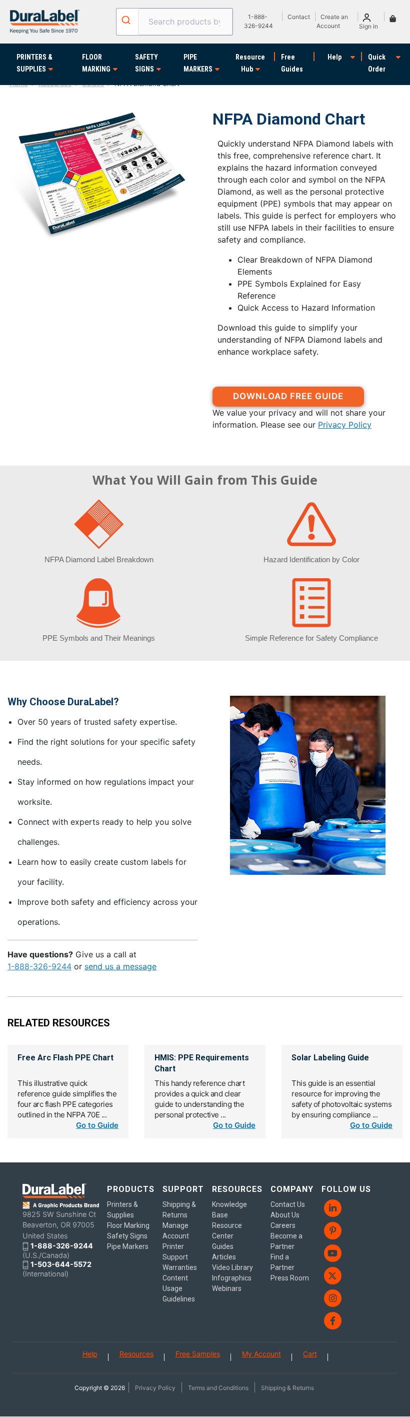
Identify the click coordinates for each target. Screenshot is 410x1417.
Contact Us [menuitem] (287, 1204)
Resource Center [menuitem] (227, 1230)
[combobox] (174, 22)
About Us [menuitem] (285, 1215)
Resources (137, 1353)
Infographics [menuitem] (232, 1278)
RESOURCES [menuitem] (237, 1189)
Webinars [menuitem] (227, 1288)
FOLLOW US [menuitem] (346, 1189)
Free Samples (198, 1353)
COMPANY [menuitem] (292, 1189)
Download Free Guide (288, 396)
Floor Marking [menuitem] (128, 1225)
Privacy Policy (345, 425)
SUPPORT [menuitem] (183, 1189)
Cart (310, 1353)
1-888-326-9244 (40, 966)
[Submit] (127, 20)
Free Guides (292, 63)
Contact (299, 17)
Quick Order (377, 63)
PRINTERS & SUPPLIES (34, 63)
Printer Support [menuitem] (175, 1251)
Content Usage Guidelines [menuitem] (178, 1288)
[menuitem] (347, 1208)
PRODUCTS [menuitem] (130, 1189)
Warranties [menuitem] (179, 1267)
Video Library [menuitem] (232, 1267)
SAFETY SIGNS (146, 63)
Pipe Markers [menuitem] (127, 1246)
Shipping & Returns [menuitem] (179, 1209)
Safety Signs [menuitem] (127, 1236)
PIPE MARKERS (198, 63)
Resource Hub (250, 63)
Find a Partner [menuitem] (282, 1262)
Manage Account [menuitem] (175, 1230)
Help (335, 57)
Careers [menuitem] (283, 1225)
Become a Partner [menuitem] (286, 1241)
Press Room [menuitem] (289, 1278)
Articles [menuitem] (224, 1257)
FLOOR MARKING (96, 63)
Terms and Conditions (218, 1387)
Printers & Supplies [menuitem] (122, 1209)
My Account (261, 1353)
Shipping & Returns (287, 1387)
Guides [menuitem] (223, 1246)
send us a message (120, 966)
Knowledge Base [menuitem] (229, 1209)
